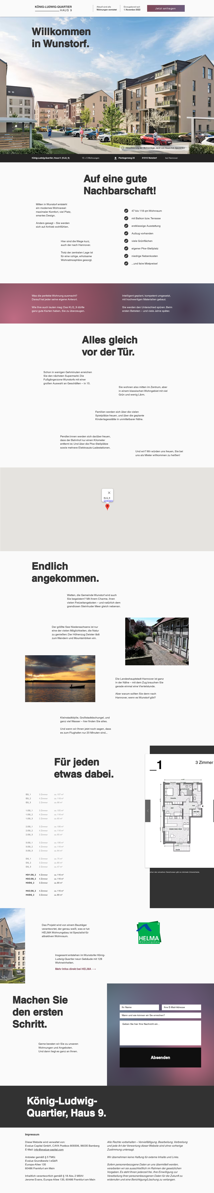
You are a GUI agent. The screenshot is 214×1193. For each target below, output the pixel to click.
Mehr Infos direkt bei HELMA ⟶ (75, 969)
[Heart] (126, 210)
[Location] (115, 158)
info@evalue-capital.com (49, 1149)
